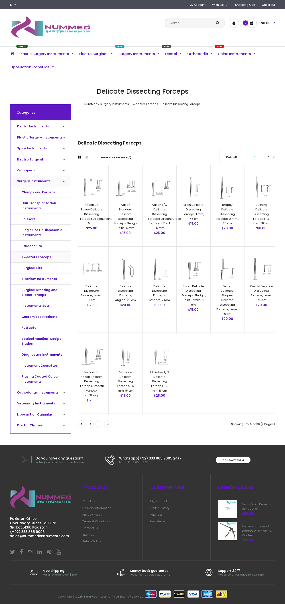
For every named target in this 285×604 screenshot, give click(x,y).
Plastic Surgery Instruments (40, 137)
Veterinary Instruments (36, 403)
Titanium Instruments (39, 279)
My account (158, 501)
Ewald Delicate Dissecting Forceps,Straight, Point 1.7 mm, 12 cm (194, 295)
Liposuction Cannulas (35, 414)
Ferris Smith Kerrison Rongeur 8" (256, 506)
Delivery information (96, 508)
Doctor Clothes (30, 425)
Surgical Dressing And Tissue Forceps (39, 292)
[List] (86, 157)
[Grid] (79, 157)
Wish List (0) (220, 5)
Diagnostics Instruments (42, 354)
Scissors (28, 219)
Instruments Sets (36, 305)
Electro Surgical (30, 159)
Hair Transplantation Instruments (39, 205)
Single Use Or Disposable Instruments (42, 232)
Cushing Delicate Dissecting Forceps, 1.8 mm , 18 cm (261, 214)
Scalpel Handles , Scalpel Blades (42, 341)
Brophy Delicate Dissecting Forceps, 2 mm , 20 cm (227, 214)
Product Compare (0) (116, 157)
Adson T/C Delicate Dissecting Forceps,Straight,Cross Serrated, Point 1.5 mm (164, 216)
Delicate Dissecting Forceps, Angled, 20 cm (125, 293)
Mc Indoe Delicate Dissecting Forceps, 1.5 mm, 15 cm (125, 381)
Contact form (233, 460)
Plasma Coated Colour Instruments (40, 379)
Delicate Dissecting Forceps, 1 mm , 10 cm (91, 293)
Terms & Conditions (96, 521)
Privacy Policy (92, 515)
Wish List (156, 515)
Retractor (30, 327)
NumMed (91, 104)
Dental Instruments (33, 126)
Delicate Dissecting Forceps (181, 104)
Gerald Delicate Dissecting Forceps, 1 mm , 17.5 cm (261, 293)
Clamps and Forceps (38, 192)
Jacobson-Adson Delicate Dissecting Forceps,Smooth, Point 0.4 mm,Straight (92, 383)
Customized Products (39, 317)
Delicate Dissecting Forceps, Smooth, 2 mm (159, 293)
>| (107, 424)
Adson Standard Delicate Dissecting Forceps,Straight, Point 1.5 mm (126, 216)
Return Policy (91, 541)
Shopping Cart (245, 5)
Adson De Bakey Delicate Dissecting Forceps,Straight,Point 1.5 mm (96, 214)
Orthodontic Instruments (38, 392)
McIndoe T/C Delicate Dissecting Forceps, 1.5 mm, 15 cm (159, 381)
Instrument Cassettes (40, 365)
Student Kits (32, 246)
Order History (159, 508)
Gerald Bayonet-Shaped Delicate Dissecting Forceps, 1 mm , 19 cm (227, 300)
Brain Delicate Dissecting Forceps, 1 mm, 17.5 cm (193, 212)
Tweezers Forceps (144, 104)
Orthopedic (26, 170)
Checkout (268, 5)
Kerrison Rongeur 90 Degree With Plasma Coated (257, 531)
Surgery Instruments (114, 104)
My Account (197, 5)
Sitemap (88, 535)
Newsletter (158, 521)
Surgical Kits (32, 268)
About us (88, 501)
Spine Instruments (32, 148)
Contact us (90, 528)
